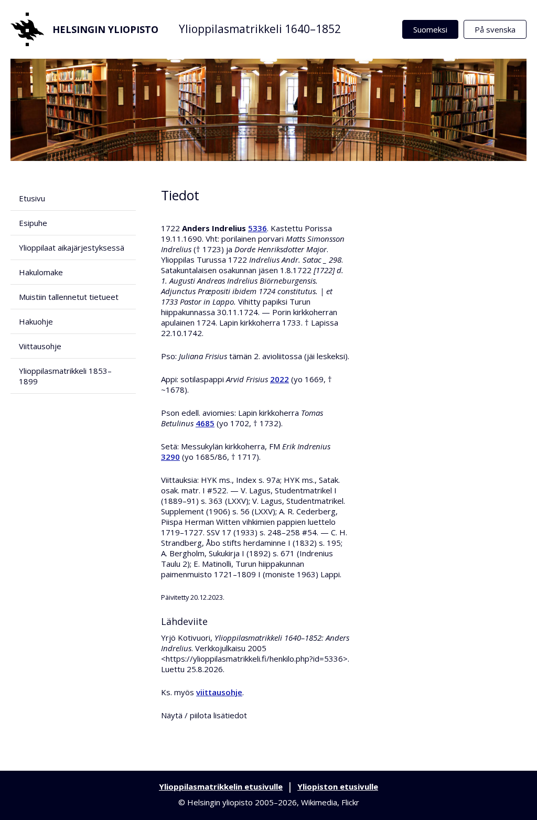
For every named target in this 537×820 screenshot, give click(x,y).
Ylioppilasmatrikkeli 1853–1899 (65, 375)
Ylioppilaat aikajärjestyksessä (71, 247)
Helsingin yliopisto (105, 29)
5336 (257, 228)
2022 (279, 379)
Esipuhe (33, 223)
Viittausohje (40, 346)
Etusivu (32, 198)
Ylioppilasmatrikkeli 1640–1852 (260, 28)
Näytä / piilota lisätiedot (204, 715)
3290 (170, 456)
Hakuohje (36, 321)
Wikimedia (319, 802)
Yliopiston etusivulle (337, 786)
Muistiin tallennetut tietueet (69, 297)
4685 (205, 423)
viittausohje (219, 692)
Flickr (350, 802)
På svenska (495, 29)
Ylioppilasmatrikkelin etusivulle (221, 786)
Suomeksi (430, 29)
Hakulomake (41, 272)
